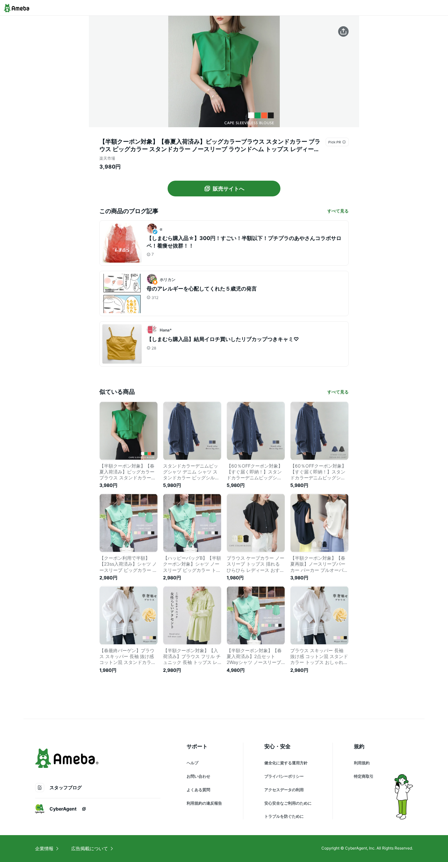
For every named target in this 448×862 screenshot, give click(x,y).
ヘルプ (192, 762)
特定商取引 (364, 776)
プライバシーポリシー (284, 776)
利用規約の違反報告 (204, 803)
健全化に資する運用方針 (286, 762)
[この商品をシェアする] (343, 31)
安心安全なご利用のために (288, 803)
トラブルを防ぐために (284, 816)
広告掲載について (89, 848)
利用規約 (362, 762)
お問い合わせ (198, 776)
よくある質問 (198, 789)
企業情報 (44, 848)
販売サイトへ (228, 188)
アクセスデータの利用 (284, 789)
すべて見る (338, 210)
